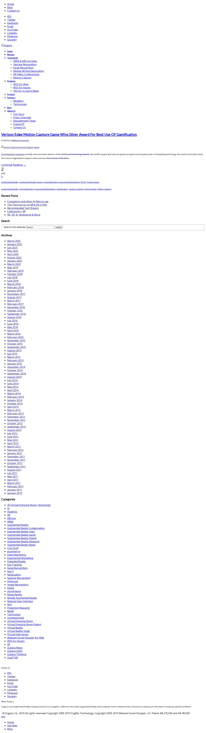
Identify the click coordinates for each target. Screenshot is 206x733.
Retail (10, 611)
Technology (14, 614)
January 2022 (14, 261)
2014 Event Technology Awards (75, 154)
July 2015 (12, 353)
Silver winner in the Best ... (58, 158)
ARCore (11, 518)
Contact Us (13, 10)
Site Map (12, 725)
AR (8, 515)
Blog (10, 7)
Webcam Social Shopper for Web (25, 637)
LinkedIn (12, 33)
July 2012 (12, 433)
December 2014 (16, 367)
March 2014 (14, 393)
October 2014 (14, 370)
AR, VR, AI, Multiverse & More (23, 214)
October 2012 (14, 423)
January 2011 (14, 489)
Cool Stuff (12, 548)
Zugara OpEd (14, 651)
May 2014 (12, 387)
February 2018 (15, 287)
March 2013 (14, 410)
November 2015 (16, 340)
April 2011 (13, 479)
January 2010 (14, 493)
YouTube (12, 29)
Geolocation (14, 574)
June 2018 (12, 280)
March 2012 (14, 446)
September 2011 (16, 466)
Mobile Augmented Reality (22, 598)
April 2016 (13, 330)
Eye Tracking (14, 564)
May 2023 (12, 251)
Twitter (11, 19)
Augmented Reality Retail (21, 544)
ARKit (10, 521)
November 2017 (16, 294)
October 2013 (14, 403)
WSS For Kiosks (16, 641)
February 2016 (15, 337)
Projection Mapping (18, 608)
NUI (9, 604)
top (3, 716)
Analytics (12, 511)
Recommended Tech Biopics (23, 208)
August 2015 (14, 350)
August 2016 (14, 317)
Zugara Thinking (16, 654)
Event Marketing (50, 182)
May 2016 (12, 327)
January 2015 (14, 363)
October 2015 (14, 343)
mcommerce (14, 591)
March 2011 (14, 483)
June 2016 (12, 324)
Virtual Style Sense (17, 634)
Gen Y (10, 571)
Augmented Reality (9, 182)
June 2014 (12, 383)
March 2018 (14, 284)
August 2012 (14, 430)
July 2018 (12, 277)
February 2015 (15, 360)
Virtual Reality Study (18, 631)
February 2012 (15, 450)
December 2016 (16, 307)
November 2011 (16, 460)
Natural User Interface (20, 601)
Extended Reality (16, 561)
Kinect (83, 182)
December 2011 (16, 456)
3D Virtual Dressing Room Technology (29, 505)
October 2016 (14, 310)
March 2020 (14, 264)
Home (10, 4)
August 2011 (14, 470)
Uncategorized (15, 617)
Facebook (12, 23)
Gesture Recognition (18, 578)
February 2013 (15, 413)
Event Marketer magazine (13, 154)
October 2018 (14, 274)
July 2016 (12, 320)
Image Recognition (18, 584)
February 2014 (15, 397)
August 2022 (14, 257)
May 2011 (12, 476)
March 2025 (14, 241)
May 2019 (12, 267)
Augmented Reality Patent (22, 538)
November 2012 (16, 420)
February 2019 (15, 270)
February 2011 (15, 486)
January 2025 (14, 244)
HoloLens (12, 581)
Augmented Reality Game (31, 182)
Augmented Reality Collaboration (26, 528)
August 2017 (14, 297)
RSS (9, 16)
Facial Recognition (17, 568)
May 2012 (12, 440)
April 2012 (13, 443)
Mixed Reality (14, 594)
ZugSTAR (12, 657)
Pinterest (12, 36)
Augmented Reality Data (21, 531)
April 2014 (13, 390)
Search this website (14, 227)
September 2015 (16, 347)
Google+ (12, 39)
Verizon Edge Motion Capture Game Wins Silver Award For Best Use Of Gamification (69, 134)
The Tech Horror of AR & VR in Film (27, 204)
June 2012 (12, 436)
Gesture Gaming (76, 189)
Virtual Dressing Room (20, 621)
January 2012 (14, 453)
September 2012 (16, 426)
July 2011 (12, 473)
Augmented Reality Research (23, 541)
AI (8, 508)
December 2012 (16, 416)
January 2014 (14, 400)
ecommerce (13, 551)
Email (10, 26)
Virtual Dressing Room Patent (24, 624)
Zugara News (93, 182)
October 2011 (14, 463)
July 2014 (12, 380)
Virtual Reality (15, 627)
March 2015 (14, 357)
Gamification (62, 189)
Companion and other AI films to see (27, 201)
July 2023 (12, 247)
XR (8, 644)
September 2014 (16, 373)
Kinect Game (91, 189)
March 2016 (14, 334)
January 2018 (14, 290)
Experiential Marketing (69, 182)
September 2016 (16, 314)
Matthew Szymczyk (20, 140)
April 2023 (13, 254)
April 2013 (13, 406)
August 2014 (14, 377)
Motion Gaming (104, 189)
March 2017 (14, 300)
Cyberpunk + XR (16, 211)
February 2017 (15, 304)
